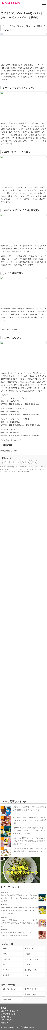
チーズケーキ (7, 970)
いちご (27, 953)
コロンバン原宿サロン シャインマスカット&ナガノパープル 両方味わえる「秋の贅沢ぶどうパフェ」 (29, 841)
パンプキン (25, 462)
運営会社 (4, 1022)
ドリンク (28, 975)
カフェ (5, 994)
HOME (3, 1008)
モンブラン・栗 (31, 970)
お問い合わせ (6, 1016)
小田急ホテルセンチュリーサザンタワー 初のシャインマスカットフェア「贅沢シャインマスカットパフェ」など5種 (19, 910)
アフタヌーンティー (32, 959)
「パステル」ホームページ (11, 440)
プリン (34, 462)
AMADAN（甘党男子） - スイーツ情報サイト (14, 467)
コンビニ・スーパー (10, 989)
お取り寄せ (6, 999)
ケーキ (5, 948)
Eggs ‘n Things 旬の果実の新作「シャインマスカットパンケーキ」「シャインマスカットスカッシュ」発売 (29, 830)
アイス (5, 964)
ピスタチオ (6, 959)
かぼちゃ (5, 462)
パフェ (5, 953)
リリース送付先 (7, 1019)
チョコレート (30, 948)
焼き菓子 (5, 975)
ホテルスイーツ (31, 989)
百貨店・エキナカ (31, 994)
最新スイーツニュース (9, 1011)
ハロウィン (15, 462)
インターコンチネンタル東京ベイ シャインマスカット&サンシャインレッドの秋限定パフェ (29, 820)
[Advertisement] (23, 586)
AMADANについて (8, 1014)
